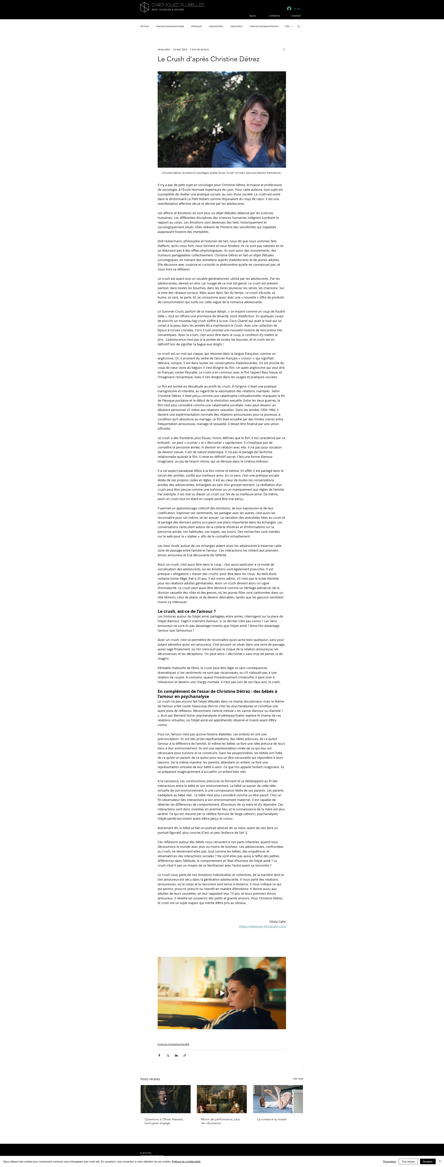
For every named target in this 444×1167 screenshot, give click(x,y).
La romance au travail (271, 1119)
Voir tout (298, 1078)
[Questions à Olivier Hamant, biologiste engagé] (166, 1099)
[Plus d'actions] (284, 49)
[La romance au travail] (278, 1099)
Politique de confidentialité (186, 1161)
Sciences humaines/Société (170, 26)
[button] (298, 26)
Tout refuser (408, 1161)
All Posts (144, 26)
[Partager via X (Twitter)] (167, 1055)
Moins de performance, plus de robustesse (220, 1121)
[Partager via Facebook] (159, 1055)
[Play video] (222, 993)
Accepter (428, 1161)
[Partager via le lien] (184, 1055)
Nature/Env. (236, 26)
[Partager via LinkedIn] (176, 1055)
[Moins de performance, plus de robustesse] (222, 1099)
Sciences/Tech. (216, 26)
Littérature (196, 26)
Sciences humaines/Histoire (264, 26)
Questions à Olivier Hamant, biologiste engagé (164, 1121)
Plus (287, 26)
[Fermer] (440, 1161)
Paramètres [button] (389, 1161)
